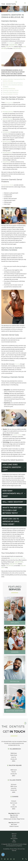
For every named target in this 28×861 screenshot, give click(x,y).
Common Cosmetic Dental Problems (13, 83)
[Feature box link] (14, 609)
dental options (11, 43)
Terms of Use (21, 849)
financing (17, 364)
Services (14, 835)
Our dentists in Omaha (7, 185)
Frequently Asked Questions (10, 92)
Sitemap (14, 850)
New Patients (14, 838)
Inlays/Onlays (6, 161)
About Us (14, 833)
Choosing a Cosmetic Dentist (11, 90)
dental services (9, 102)
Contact (14, 841)
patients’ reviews (17, 434)
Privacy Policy (13, 849)
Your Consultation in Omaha (10, 94)
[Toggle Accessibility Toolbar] (3, 854)
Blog (14, 840)
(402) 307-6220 (17, 48)
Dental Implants (7, 152)
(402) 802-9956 (13, 44)
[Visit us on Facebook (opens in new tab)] (1, 858)
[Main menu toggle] (25, 3)
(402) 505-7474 (9, 46)
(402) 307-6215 (10, 565)
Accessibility (6, 849)
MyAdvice (19, 845)
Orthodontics (6, 132)
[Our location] (22, 859)
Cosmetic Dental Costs (9, 88)
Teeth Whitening (7, 119)
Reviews (14, 837)
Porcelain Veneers (8, 111)
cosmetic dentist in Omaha (17, 558)
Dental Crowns (7, 141)
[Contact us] (26, 859)
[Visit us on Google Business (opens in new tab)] (4, 858)
